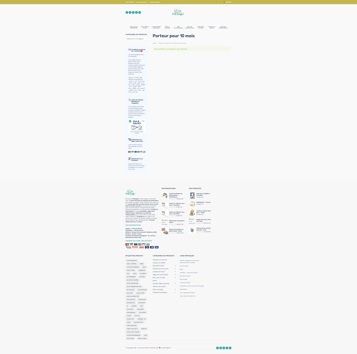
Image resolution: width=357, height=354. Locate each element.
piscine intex (130, 319)
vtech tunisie (130, 338)
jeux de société (131, 299)
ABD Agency (167, 348)
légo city (137, 315)
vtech (145, 335)
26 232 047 (228, 2)
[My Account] (225, 12)
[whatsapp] (133, 12)
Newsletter (183, 289)
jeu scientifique (142, 289)
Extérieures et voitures (160, 260)
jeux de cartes (140, 293)
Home (154, 43)
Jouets (155, 280)
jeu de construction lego (134, 286)
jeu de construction (132, 283)
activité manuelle (132, 260)
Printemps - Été (142, 319)
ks (127, 306)
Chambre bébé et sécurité (161, 283)
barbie (141, 263)
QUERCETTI (144, 328)
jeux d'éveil (130, 293)
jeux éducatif (142, 299)
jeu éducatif (141, 302)
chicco (144, 267)
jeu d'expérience (131, 276)
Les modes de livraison (187, 292)
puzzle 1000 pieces (131, 325)
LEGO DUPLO (130, 309)
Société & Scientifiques (160, 292)
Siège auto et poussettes (160, 274)
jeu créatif (143, 273)
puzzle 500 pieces (138, 322)
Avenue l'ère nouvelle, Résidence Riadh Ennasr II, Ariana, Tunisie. (141, 233)
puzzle (128, 322)
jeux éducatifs (131, 302)
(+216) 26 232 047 (136, 228)
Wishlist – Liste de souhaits (188, 272)
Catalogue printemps (133, 267)
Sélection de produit (159, 286)
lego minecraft (131, 312)
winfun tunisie (142, 338)
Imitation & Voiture (159, 271)
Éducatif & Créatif (158, 265)
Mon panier (183, 279)
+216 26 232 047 (138, 230)
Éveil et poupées (158, 289)
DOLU (128, 273)
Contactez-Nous (155, 2)
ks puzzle (134, 306)
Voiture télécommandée (133, 335)
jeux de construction (133, 296)
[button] (220, 12)
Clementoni (141, 270)
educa (135, 273)
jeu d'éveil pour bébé (132, 280)
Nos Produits (130, 2)
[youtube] (136, 12)
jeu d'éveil (142, 276)
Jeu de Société (130, 289)
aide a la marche (131, 263)
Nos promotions (142, 2)
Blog (181, 269)
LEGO (141, 306)
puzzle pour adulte (132, 328)
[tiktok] (139, 12)
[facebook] (127, 12)
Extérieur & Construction (160, 268)
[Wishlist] (214, 12)
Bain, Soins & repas (159, 277)
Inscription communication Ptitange (192, 286)
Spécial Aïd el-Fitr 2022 (133, 332)
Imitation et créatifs (159, 263)
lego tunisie (142, 312)
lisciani (129, 315)
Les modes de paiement (187, 296)
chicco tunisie (131, 270)
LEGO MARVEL (140, 309)
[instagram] (130, 12)
